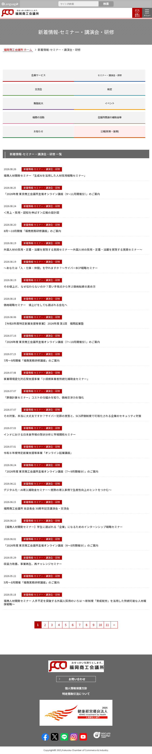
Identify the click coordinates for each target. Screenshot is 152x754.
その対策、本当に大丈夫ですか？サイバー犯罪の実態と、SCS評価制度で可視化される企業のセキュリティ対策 (72, 416)
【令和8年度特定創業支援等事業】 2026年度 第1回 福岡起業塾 (44, 323)
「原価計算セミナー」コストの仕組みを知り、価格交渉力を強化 (44, 397)
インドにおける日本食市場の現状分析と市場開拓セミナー (40, 434)
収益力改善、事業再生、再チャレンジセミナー (33, 564)
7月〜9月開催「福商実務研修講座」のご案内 (32, 360)
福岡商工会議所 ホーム (18, 50)
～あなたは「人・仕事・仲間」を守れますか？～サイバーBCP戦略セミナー (51, 268)
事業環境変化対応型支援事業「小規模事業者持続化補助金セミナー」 (47, 379)
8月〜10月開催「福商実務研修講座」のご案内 (32, 231)
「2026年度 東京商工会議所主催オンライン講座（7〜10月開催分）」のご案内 (52, 342)
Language (10, 4)
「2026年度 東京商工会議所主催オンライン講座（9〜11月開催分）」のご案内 (52, 194)
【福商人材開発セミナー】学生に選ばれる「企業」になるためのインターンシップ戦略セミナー (63, 527)
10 (100, 625)
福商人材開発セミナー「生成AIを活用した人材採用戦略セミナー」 (45, 175)
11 (107, 625)
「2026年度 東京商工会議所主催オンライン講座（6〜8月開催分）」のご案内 (51, 545)
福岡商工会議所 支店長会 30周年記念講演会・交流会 (36, 508)
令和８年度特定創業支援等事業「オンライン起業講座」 (38, 453)
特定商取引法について (76, 694)
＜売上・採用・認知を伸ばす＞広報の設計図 (31, 212)
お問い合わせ (77, 679)
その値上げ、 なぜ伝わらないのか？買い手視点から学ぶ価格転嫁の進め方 (50, 286)
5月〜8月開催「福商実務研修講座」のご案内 (32, 582)
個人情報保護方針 (76, 688)
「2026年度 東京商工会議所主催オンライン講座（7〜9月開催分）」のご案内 (51, 471)
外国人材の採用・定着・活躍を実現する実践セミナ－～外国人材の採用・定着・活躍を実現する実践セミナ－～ (73, 249)
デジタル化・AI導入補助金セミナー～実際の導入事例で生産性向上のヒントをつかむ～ (58, 490)
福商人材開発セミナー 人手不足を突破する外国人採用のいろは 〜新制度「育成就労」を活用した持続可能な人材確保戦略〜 (75, 602)
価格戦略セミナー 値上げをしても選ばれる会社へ (35, 305)
